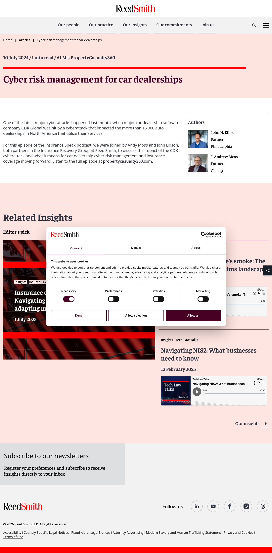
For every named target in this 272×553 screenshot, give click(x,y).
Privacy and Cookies (238, 532)
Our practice (101, 24)
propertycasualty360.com (127, 161)
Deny (78, 315)
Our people (68, 24)
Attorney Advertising (128, 532)
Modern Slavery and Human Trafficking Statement (183, 532)
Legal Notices (100, 532)
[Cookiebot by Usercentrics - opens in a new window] (203, 235)
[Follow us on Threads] (263, 506)
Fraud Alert (79, 532)
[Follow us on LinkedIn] (197, 506)
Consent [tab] (76, 248)
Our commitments (174, 24)
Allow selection (136, 315)
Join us (208, 24)
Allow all (193, 315)
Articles (24, 40)
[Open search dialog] (254, 25)
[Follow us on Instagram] (246, 506)
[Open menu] (266, 25)
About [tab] (195, 247)
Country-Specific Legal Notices (46, 532)
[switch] (113, 299)
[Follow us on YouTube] (213, 506)
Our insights (135, 24)
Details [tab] (136, 247)
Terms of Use (13, 537)
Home (7, 40)
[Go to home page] (136, 8)
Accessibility (12, 532)
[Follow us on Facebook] (230, 506)
